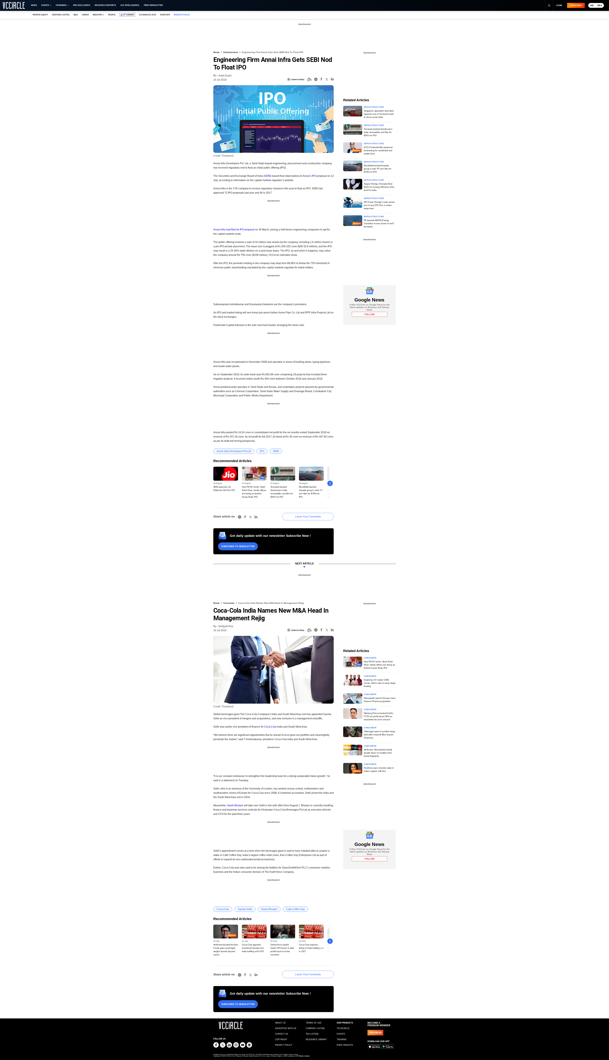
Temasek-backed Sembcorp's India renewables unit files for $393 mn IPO (378, 132)
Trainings (61, 5)
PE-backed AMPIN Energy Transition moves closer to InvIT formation (379, 223)
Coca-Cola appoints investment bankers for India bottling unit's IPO (253, 948)
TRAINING (342, 1039)
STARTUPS (165, 15)
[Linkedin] (332, 79)
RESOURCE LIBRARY (316, 1039)
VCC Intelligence (129, 5)
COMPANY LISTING (315, 1028)
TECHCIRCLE (343, 1028)
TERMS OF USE (313, 1023)
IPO (314, 176)
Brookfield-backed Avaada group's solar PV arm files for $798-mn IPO (378, 168)
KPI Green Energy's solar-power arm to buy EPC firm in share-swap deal (379, 205)
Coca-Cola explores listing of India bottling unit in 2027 (311, 948)
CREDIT (85, 15)
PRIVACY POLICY (283, 1045)
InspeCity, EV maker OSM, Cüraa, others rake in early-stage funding (380, 683)
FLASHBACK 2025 (147, 15)
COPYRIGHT (281, 1039)
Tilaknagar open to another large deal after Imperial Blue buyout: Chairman (379, 734)
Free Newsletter (153, 5)
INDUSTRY (98, 15)
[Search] (549, 5)
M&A (76, 15)
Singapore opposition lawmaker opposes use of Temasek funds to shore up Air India (379, 113)
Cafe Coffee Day (295, 909)
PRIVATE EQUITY (40, 15)
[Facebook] (321, 79)
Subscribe (576, 5)
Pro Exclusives (81, 5)
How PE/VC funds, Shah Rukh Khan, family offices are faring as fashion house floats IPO (379, 664)
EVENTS (341, 1034)
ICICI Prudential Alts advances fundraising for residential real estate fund (378, 150)
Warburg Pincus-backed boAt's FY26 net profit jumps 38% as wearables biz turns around (378, 716)
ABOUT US (280, 1023)
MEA (599, 5)
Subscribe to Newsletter (238, 546)
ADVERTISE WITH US (285, 1028)
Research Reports (105, 5)
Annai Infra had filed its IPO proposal (233, 229)
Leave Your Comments (308, 516)
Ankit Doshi (225, 75)
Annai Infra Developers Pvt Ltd (234, 451)
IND (592, 5)
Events (45, 5)
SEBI (267, 176)
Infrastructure (230, 52)
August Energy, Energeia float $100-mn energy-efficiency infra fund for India (379, 186)
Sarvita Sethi (245, 909)
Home (216, 52)
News (34, 5)
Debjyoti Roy (226, 626)
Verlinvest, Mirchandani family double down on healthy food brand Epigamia (378, 752)
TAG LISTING (312, 1034)
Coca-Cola (270, 726)
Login (559, 5)
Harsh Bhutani (235, 805)
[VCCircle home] (14, 5)
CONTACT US (281, 1034)
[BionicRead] (309, 79)
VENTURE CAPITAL (61, 15)
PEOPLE (112, 15)
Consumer (228, 603)
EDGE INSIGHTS (345, 1045)
